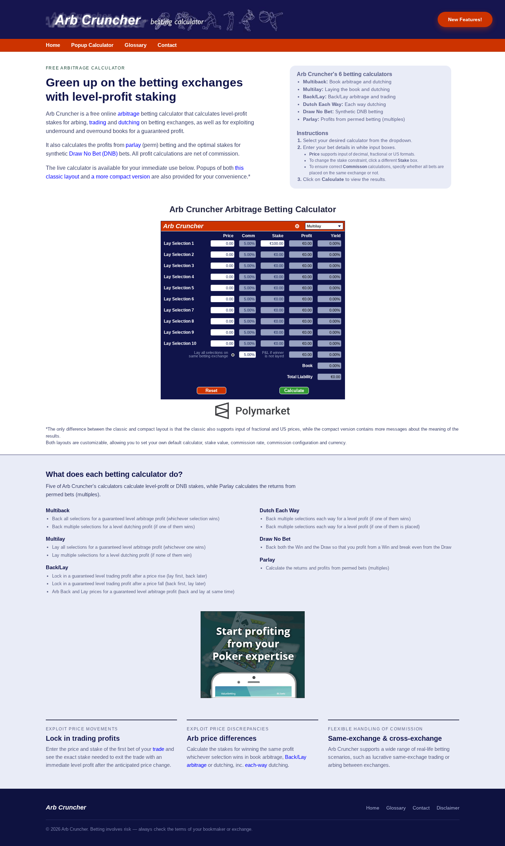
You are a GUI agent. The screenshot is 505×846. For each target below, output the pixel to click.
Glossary (135, 45)
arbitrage (129, 114)
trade (158, 749)
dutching (129, 122)
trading (97, 122)
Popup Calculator (92, 45)
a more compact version (120, 177)
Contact (167, 45)
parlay (133, 145)
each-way (256, 765)
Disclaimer (448, 808)
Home (53, 45)
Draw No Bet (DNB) (93, 154)
